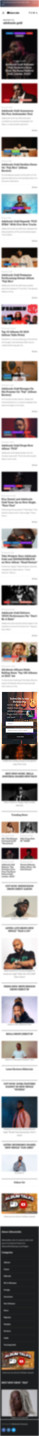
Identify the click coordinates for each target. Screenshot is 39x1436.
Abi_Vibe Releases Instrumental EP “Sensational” (9, 841)
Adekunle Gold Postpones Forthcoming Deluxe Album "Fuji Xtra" (18, 278)
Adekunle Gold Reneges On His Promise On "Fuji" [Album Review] (19, 392)
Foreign (15, 542)
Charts (15, 151)
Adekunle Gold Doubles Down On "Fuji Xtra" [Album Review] (19, 167)
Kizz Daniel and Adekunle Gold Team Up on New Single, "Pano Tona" (19, 502)
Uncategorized (25, 100)
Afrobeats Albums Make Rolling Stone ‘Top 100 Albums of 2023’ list (19, 673)
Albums (9, 33)
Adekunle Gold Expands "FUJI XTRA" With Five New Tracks (19, 223)
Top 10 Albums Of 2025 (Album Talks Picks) (15, 333)
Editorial (24, 151)
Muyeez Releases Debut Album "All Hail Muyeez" (28, 867)
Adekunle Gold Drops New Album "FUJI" (17, 447)
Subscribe (20, 736)
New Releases (19, 33)
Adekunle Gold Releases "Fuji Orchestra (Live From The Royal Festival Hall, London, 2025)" (19, 69)
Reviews (16, 153)
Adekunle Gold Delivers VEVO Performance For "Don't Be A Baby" (19, 616)
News (29, 33)
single (7, 488)
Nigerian (19, 35)
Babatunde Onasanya (20, 1424)
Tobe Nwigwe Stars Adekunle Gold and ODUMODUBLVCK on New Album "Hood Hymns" (19, 559)
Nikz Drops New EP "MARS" (27, 840)
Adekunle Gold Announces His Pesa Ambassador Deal (17, 112)
